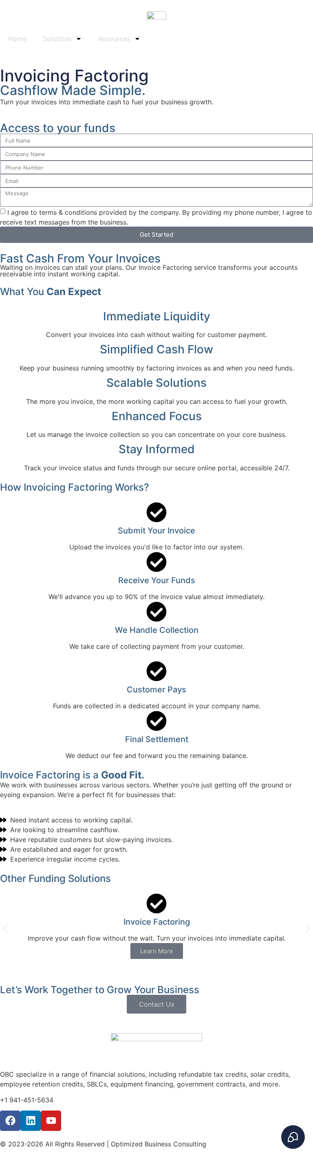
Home (17, 39)
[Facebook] (10, 1121)
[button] (5, 928)
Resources (114, 39)
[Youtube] (51, 1121)
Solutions (57, 39)
